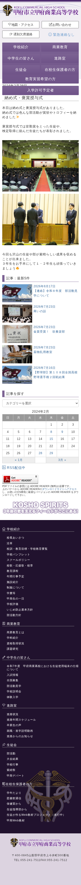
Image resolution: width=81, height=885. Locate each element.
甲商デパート (15, 775)
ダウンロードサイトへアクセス (59, 489)
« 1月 (19, 460)
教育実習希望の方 (40, 79)
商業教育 (60, 47)
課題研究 (12, 648)
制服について (15, 587)
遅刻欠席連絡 (22, 34)
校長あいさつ (15, 537)
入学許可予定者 (40, 90)
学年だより (14, 792)
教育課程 (12, 571)
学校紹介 (21, 47)
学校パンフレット (18, 554)
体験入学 (12, 697)
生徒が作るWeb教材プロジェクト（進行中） (36, 814)
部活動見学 (14, 686)
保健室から (14, 803)
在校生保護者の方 (60, 70)
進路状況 (12, 714)
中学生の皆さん (21, 58)
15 (51, 439)
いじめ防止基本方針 (20, 609)
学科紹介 (12, 637)
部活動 (11, 753)
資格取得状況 (15, 643)
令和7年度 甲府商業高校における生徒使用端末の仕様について (43, 667)
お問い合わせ (61, 24)
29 (51, 453)
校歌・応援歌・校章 (20, 565)
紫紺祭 (11, 770)
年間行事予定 (15, 576)
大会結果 (12, 758)
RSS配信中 (16, 468)
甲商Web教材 (16, 820)
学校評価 (12, 604)
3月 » (62, 460)
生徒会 (21, 70)
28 (40, 453)
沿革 (10, 543)
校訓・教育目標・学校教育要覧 (27, 548)
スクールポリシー (18, 559)
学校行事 (12, 764)
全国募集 (12, 680)
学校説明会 (14, 691)
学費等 (11, 593)
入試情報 (12, 674)
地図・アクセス (22, 24)
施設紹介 (12, 582)
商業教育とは (15, 632)
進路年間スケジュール (21, 719)
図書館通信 (14, 798)
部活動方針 (14, 615)
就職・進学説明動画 (20, 730)
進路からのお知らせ (20, 736)
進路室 (60, 58)
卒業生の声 (14, 725)
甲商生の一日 (15, 598)
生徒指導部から (17, 809)
